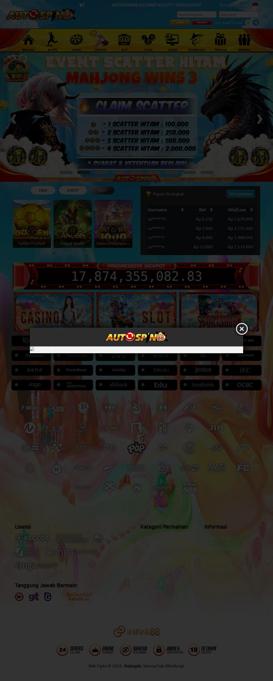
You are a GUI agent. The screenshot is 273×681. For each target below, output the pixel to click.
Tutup (242, 329)
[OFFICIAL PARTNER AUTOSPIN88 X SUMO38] (136, 349)
